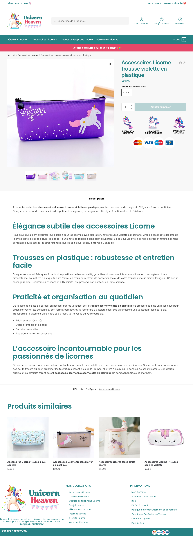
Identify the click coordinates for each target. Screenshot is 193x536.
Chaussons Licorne (79, 496)
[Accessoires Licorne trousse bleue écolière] (28, 437)
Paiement (180, 23)
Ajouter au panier (160, 106)
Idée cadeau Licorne (80, 509)
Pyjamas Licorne (77, 513)
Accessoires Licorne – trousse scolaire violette (161, 463)
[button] (109, 64)
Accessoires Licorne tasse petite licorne (117, 463)
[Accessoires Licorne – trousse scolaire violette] (165, 437)
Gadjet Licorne (76, 505)
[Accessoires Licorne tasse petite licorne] (119, 437)
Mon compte (141, 23)
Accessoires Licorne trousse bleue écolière (26, 463)
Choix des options (28, 475)
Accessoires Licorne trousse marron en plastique (73, 463)
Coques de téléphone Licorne (84, 500)
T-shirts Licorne (77, 518)
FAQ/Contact (162, 23)
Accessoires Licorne (28, 55)
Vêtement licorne (78, 522)
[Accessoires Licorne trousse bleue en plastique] (180, 62)
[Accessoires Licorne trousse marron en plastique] (73, 437)
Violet (127, 92)
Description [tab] (96, 198)
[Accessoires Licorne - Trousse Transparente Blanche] (184, 62)
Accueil (11, 55)
